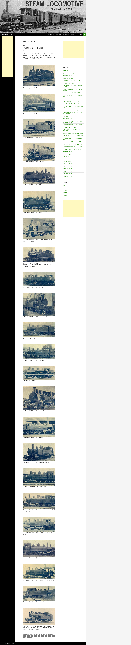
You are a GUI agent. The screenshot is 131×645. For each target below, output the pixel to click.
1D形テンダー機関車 (67, 163)
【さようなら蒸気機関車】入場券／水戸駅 (72, 141)
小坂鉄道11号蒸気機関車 (68, 78)
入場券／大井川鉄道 (67, 118)
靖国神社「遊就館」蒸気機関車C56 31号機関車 (73, 133)
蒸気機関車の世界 (7, 34)
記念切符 (65, 192)
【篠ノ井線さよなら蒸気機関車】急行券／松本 (73, 135)
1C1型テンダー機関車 (67, 171)
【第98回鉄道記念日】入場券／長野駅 (71, 103)
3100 (53, 634)
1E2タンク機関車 (66, 156)
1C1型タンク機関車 (33, 47)
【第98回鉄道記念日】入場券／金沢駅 (71, 101)
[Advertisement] (73, 49)
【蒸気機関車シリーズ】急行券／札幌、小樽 (72, 144)
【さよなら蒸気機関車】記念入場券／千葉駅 (72, 149)
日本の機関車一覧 (51, 34)
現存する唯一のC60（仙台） (69, 75)
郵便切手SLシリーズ (67, 151)
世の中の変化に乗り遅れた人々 (69, 73)
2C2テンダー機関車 (67, 159)
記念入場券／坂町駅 (67, 116)
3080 (49, 634)
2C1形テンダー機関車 (67, 166)
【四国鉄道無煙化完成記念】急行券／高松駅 (72, 124)
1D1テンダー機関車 (67, 161)
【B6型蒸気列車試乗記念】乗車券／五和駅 (72, 83)
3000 (32, 634)
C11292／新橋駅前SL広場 (68, 99)
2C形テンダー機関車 (67, 168)
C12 (32, 637)
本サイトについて (79, 34)
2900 (28, 634)
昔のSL (24, 45)
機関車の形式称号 (58, 34)
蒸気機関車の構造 (66, 34)
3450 (28, 637)
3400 (25, 637)
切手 (64, 185)
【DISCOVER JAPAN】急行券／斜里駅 (71, 92)
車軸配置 (72, 34)
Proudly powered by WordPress (8, 643)
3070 (46, 634)
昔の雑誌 (65, 190)
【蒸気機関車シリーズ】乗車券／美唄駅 (71, 80)
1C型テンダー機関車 (67, 173)
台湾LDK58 (65, 70)
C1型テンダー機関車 (67, 176)
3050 (39, 634)
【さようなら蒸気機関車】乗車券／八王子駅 (72, 110)
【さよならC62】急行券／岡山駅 (70, 127)
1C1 (24, 634)
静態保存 (65, 195)
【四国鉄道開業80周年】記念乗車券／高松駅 (72, 146)
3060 (42, 634)
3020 (35, 634)
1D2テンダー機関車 (67, 154)
